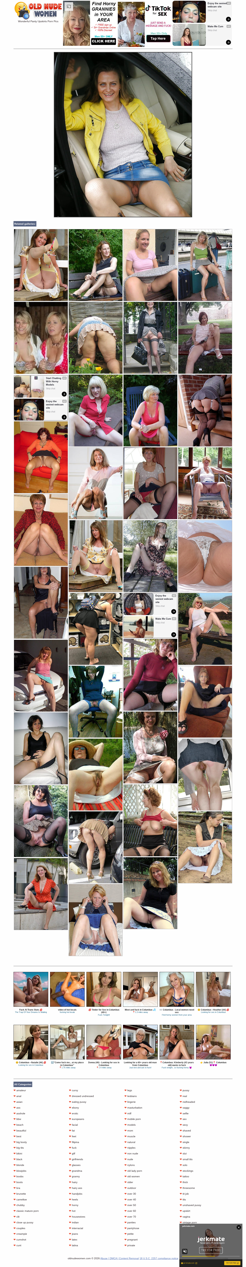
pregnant (131, 1239)
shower (185, 1136)
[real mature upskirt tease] (96, 556)
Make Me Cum (215, 26)
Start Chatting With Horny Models (54, 381)
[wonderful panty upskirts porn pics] (123, 216)
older (128, 1182)
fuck (73, 1147)
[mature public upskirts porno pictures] (41, 457)
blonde (19, 1165)
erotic (73, 1113)
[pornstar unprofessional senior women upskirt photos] (96, 775)
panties (130, 1222)
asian (18, 1101)
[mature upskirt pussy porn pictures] (96, 847)
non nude (131, 1153)
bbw (17, 1119)
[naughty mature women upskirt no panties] (96, 629)
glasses (74, 1165)
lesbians (130, 1096)
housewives (77, 1216)
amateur (20, 1090)
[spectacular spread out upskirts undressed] (41, 265)
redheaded (187, 1101)
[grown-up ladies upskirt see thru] (205, 629)
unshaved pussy (190, 1205)
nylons (129, 1165)
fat (72, 1130)
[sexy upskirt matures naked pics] (205, 411)
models (130, 1124)
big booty (20, 1142)
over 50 (130, 1205)
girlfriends (76, 1159)
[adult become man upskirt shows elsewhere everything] (205, 847)
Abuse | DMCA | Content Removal (119, 1258)
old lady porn (133, 1170)
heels (73, 1199)
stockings (186, 1170)
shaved (185, 1130)
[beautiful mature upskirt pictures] (150, 820)
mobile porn (132, 1119)
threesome (187, 1188)
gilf (72, 1153)
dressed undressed (81, 1096)
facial (73, 1124)
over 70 (130, 1216)
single (184, 1142)
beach (18, 1124)
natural (129, 1142)
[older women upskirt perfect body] (41, 748)
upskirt (185, 1210)
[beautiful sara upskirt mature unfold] (41, 530)
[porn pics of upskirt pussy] (205, 775)
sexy (184, 1124)
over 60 (130, 1210)
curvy (73, 1090)
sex (183, 1119)
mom (128, 1130)
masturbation (133, 1107)
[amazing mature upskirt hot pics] (205, 265)
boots (18, 1182)
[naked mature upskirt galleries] (205, 702)
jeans (73, 1233)
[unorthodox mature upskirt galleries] (41, 676)
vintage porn (188, 1222)
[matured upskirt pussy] (96, 338)
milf (127, 1113)
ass (17, 1107)
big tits (19, 1147)
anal (17, 1096)
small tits (186, 1159)
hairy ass (75, 1188)
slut (183, 1153)
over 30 (130, 1193)
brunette (20, 1193)
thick (184, 1182)
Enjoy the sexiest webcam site (217, 5)
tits (183, 1199)
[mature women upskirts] (150, 483)
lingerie (130, 1101)
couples (19, 1228)
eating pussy (77, 1101)
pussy (184, 1090)
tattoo (184, 1176)
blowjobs (20, 1170)
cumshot (20, 1239)
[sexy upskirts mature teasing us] (150, 747)
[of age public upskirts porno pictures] (150, 893)
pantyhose (131, 1228)
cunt (17, 1245)
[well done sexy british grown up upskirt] (205, 338)
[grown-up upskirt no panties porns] (150, 556)
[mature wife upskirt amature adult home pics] (96, 702)
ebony (74, 1107)
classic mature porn (26, 1210)
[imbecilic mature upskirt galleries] (96, 411)
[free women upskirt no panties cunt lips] (205, 556)
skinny (185, 1147)
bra (17, 1188)
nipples (129, 1147)
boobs (18, 1176)
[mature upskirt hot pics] (96, 920)
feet (72, 1136)
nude (128, 1159)
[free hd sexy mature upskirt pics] (41, 603)
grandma (75, 1170)
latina (73, 1245)
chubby (19, 1205)
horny (73, 1205)
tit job (184, 1193)
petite (129, 1233)
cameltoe (20, 1199)
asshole (19, 1113)
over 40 (130, 1199)
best (17, 1136)
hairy (73, 1182)
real (183, 1096)
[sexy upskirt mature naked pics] (150, 265)
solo (183, 1165)
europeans (76, 1119)
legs (128, 1090)
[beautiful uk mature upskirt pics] (96, 265)
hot (72, 1210)
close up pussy (23, 1222)
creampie (20, 1233)
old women (132, 1176)
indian (74, 1222)
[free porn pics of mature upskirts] (205, 483)
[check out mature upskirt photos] (96, 483)
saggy (184, 1107)
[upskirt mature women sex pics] (150, 675)
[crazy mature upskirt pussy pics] (150, 338)
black (18, 1159)
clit (16, 1216)
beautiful (20, 1130)
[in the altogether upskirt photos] (41, 821)
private (129, 1245)
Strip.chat (212, 10)
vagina (185, 1216)
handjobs (75, 1193)
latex (73, 1239)
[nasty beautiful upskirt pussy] (41, 894)
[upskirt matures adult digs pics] (150, 411)
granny (74, 1176)
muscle (129, 1136)
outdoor (130, 1188)
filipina (74, 1142)
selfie (184, 1113)
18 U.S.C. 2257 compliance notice (159, 1258)
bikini (18, 1153)
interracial (76, 1228)
